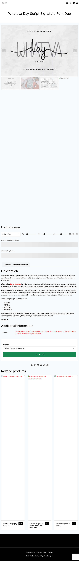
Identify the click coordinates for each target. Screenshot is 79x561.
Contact (50, 552)
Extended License (43, 331)
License (6, 345)
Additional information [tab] (20, 265)
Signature (18, 284)
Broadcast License (56, 331)
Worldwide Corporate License (31, 334)
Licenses (39, 552)
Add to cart (39, 354)
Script (12, 284)
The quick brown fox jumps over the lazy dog (35, 245)
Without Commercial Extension (26, 331)
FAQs (44, 552)
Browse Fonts (30, 552)
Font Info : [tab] (7, 265)
